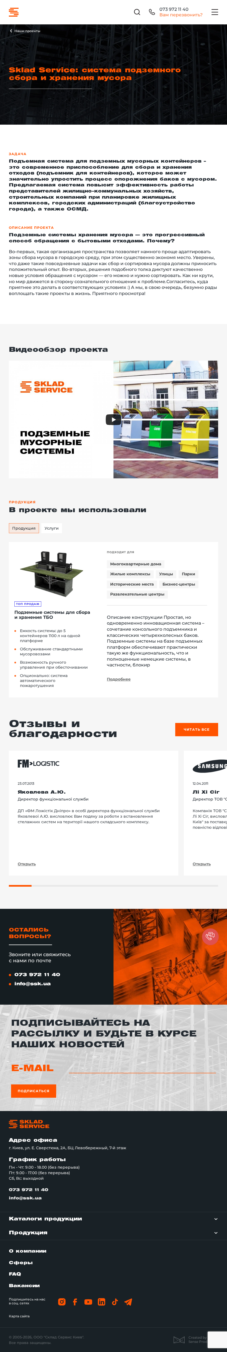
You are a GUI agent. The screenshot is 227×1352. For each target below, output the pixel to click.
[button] (210, 936)
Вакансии (24, 1286)
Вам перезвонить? (181, 14)
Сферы (21, 1263)
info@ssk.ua (32, 984)
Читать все (197, 729)
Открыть (27, 864)
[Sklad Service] (14, 12)
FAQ (15, 1274)
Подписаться (34, 1091)
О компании (27, 1251)
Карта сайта (19, 1316)
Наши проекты (27, 31)
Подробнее (119, 679)
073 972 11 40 (174, 9)
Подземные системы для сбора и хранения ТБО (52, 615)
